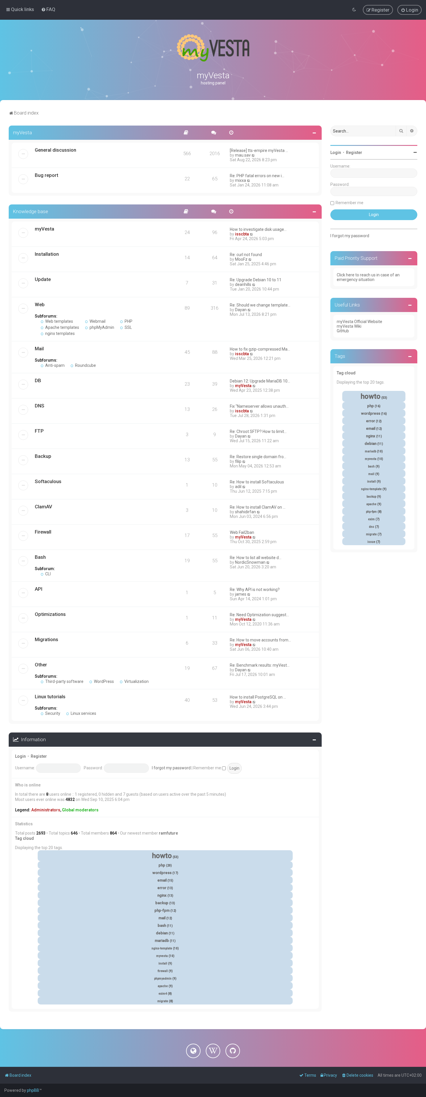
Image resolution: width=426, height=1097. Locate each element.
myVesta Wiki (349, 326)
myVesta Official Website (359, 321)
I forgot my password (171, 768)
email (162, 880)
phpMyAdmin (101, 327)
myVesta (22, 132)
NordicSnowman (250, 562)
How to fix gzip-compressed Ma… (260, 349)
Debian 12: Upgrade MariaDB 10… (260, 381)
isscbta (242, 234)
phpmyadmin (163, 978)
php (162, 865)
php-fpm (162, 910)
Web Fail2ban (242, 532)
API (38, 589)
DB (38, 380)
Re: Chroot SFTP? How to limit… (258, 431)
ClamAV (43, 506)
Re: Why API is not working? (255, 589)
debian (162, 933)
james (240, 594)
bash (162, 925)
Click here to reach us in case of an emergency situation (368, 277)
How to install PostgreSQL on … (258, 697)
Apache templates (61, 327)
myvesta (162, 956)
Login (20, 756)
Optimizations (50, 614)
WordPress (103, 681)
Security (52, 713)
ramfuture (168, 833)
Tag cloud (24, 838)
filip (238, 461)
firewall (163, 971)
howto (162, 856)
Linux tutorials (50, 696)
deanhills (243, 284)
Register (39, 756)
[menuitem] (48, 9)
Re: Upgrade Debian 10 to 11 (255, 280)
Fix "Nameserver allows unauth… (259, 406)
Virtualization (136, 681)
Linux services (83, 713)
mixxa (240, 180)
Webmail (97, 321)
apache (163, 986)
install (163, 963)
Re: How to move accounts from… (260, 640)
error (161, 888)
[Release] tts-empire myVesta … (259, 150)
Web (40, 304)
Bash (40, 557)
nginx (162, 895)
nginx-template (162, 948)
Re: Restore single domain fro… (258, 456)
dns (371, 526)
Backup (43, 456)
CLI (47, 574)
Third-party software (63, 681)
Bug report (46, 175)
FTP (39, 431)
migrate (162, 1001)
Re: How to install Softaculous (257, 482)
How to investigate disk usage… (258, 229)
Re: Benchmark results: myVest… (260, 665)
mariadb (162, 940)
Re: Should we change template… (260, 305)
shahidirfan (245, 511)
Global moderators (80, 810)
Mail (39, 348)
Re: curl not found (246, 254)
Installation (47, 254)
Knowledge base (30, 211)
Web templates (58, 321)
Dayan (241, 309)
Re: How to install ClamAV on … (257, 507)
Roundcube (85, 365)
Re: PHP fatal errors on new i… (257, 175)
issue (371, 541)
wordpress (162, 873)
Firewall (43, 532)
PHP (128, 321)
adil (238, 486)
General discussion (55, 150)
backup (161, 903)
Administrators (45, 810)
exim (371, 519)
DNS (39, 406)
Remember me (207, 768)
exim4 (163, 993)
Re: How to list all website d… (255, 557)
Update (43, 279)
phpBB (33, 1090)
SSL (128, 327)
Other (41, 665)
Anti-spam (54, 365)
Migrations (46, 639)
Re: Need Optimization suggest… (259, 614)
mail (162, 918)
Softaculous (48, 481)
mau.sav (243, 155)
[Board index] (213, 47)
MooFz (241, 259)
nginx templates (59, 333)
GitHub (343, 331)
